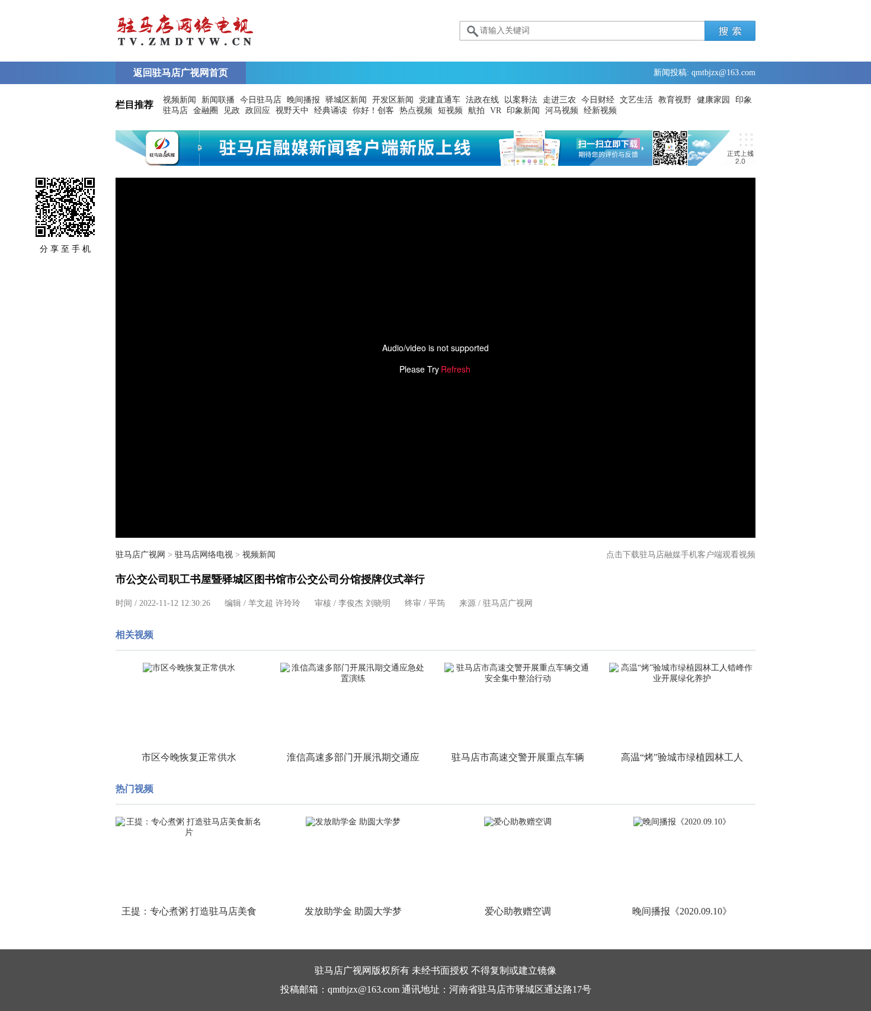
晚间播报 (303, 99)
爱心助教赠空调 (518, 911)
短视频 (450, 110)
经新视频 (600, 110)
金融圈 (205, 110)
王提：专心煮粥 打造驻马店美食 (189, 911)
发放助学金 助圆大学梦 (353, 911)
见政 (231, 110)
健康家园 (713, 99)
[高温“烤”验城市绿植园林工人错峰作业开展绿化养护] (682, 673)
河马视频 (561, 110)
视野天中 (292, 110)
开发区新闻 (393, 99)
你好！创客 (373, 110)
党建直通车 (439, 99)
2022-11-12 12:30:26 (174, 603)
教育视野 (674, 99)
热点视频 (416, 110)
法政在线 (482, 99)
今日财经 (597, 99)
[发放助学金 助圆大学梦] (353, 822)
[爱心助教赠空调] (517, 822)
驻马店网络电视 (204, 554)
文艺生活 (636, 99)
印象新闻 (523, 110)
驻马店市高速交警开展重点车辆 (517, 757)
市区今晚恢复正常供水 (189, 757)
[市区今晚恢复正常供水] (189, 668)
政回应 (257, 110)
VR (495, 110)
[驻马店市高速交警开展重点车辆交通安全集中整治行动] (517, 673)
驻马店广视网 (140, 554)
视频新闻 (179, 99)
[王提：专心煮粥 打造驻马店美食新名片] (189, 827)
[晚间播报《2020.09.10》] (682, 822)
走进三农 (559, 99)
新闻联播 (218, 99)
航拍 (476, 110)
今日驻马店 (260, 99)
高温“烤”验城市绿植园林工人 (682, 757)
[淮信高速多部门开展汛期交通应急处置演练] (353, 673)
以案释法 (520, 99)
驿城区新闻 (346, 99)
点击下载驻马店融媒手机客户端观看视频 (680, 554)
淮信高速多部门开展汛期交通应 (353, 757)
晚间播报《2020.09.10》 (682, 911)
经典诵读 (330, 110)
